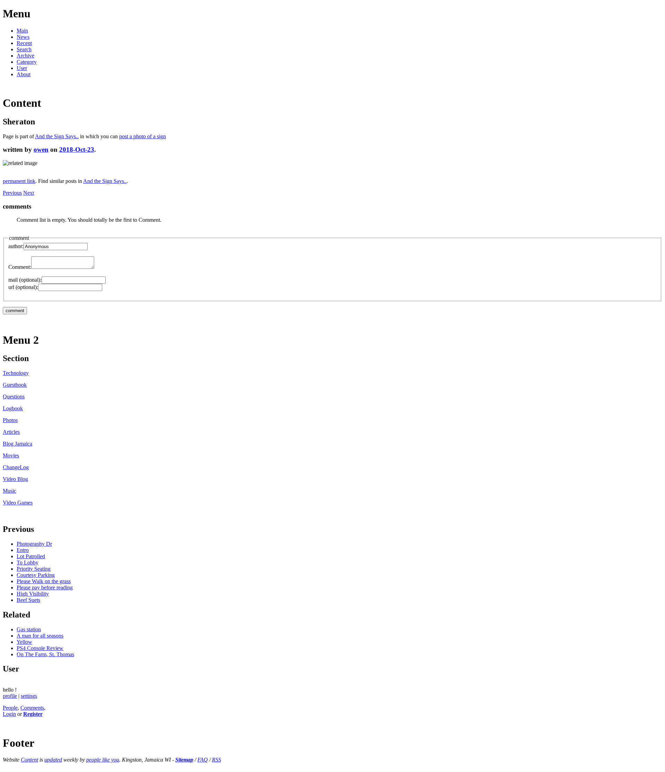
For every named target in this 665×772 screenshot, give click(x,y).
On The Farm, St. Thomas (45, 654)
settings (29, 696)
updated (53, 760)
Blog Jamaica (17, 444)
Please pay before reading (45, 587)
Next (28, 193)
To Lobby (27, 562)
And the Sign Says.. (57, 136)
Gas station (29, 629)
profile (10, 696)
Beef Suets (28, 600)
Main (22, 31)
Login (9, 714)
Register (33, 714)
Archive (25, 56)
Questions (14, 397)
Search (24, 49)
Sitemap (184, 760)
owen (41, 149)
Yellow (24, 642)
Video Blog (15, 479)
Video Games (18, 503)
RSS (216, 760)
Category (27, 62)
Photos (10, 420)
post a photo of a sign (142, 136)
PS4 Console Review (40, 648)
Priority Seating (34, 569)
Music (9, 491)
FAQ (202, 760)
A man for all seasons (40, 636)
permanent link (19, 181)
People (10, 708)
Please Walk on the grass (44, 581)
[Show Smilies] (97, 267)
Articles (11, 432)
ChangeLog (16, 467)
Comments (32, 708)
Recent (24, 43)
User (22, 68)
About (23, 74)
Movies (11, 455)
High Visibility (33, 594)
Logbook (13, 408)
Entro (23, 550)
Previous (12, 193)
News (23, 37)
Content (29, 760)
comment (19, 238)
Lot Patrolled (31, 556)
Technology (16, 373)
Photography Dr (34, 544)
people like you (102, 760)
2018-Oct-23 (76, 149)
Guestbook (15, 385)
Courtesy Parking (36, 575)
